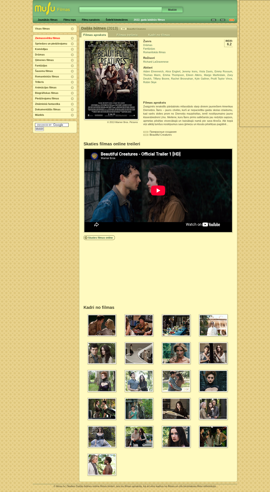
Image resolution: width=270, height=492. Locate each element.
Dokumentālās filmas (48, 109)
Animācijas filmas (46, 87)
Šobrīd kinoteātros (117, 19)
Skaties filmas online (100, 237)
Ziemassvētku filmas (47, 38)
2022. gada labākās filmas (149, 19)
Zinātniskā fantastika (47, 104)
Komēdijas (41, 49)
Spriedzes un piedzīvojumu (51, 43)
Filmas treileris (127, 34)
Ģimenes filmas (44, 60)
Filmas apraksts (94, 34)
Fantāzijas (41, 65)
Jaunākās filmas (48, 19)
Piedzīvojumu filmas (47, 98)
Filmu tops (69, 19)
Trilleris (39, 82)
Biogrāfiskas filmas (46, 93)
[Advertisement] (168, 92)
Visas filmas (42, 28)
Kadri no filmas (159, 34)
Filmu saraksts (91, 19)
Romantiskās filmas (47, 76)
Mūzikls (39, 115)
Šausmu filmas (44, 71)
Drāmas (40, 54)
